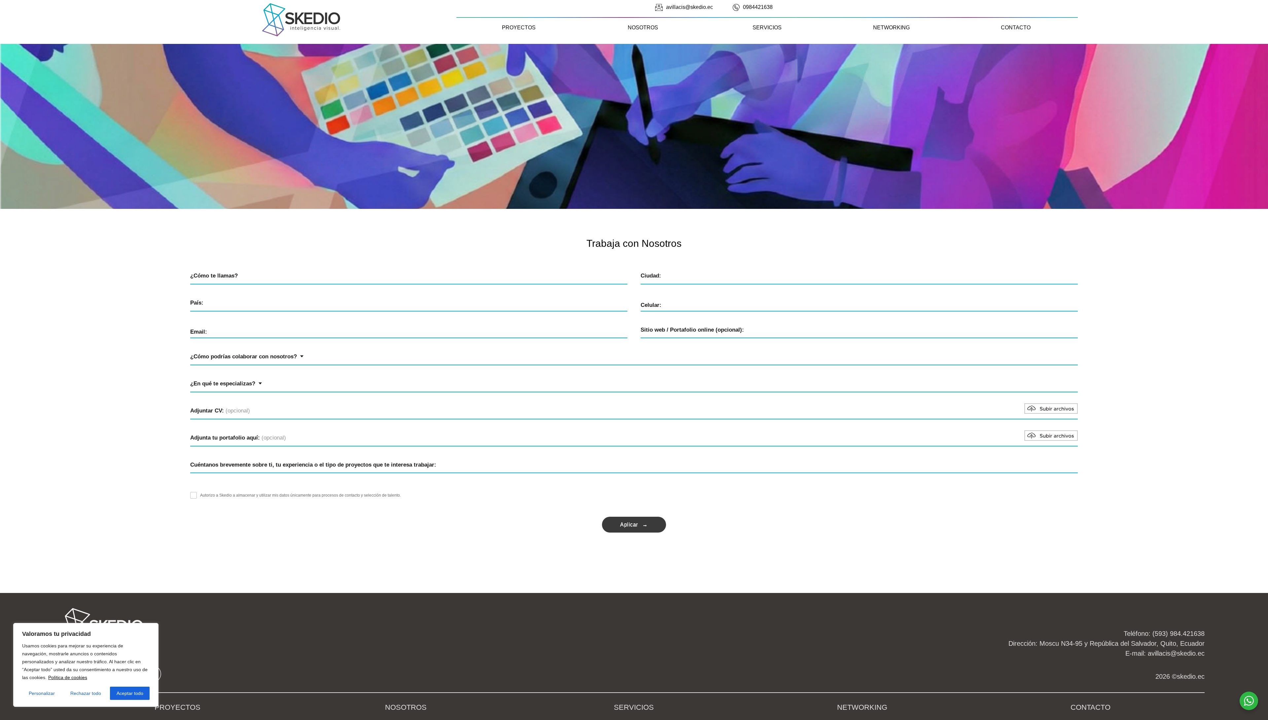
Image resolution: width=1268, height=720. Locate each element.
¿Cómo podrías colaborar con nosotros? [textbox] (243, 356)
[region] (85, 665)
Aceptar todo (130, 693)
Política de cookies (67, 677)
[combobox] (246, 356)
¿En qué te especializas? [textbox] (222, 383)
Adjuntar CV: (220, 411)
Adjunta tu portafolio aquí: (238, 438)
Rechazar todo (85, 693)
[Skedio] (301, 34)
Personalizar (42, 693)
